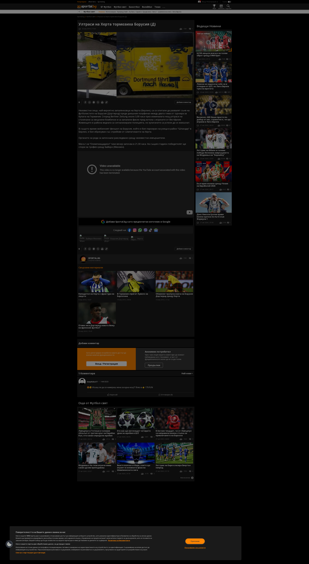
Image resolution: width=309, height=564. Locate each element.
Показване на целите (195, 547)
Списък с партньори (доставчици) (30, 553)
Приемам (195, 541)
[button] (9, 544)
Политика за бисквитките (119, 540)
